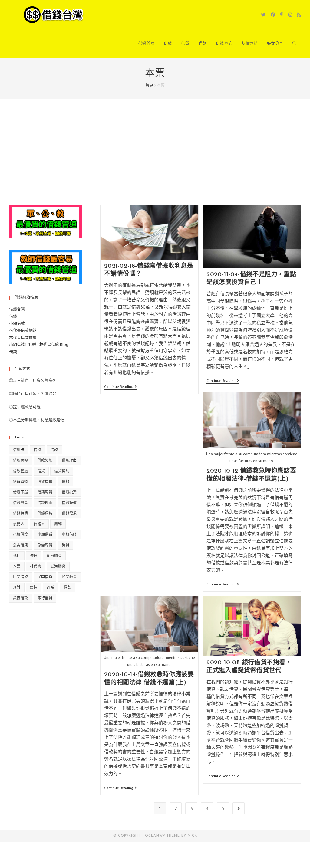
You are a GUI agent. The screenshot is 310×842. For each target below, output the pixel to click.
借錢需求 (69, 513)
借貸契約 (61, 471)
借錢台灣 (17, 309)
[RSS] (299, 14)
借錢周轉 (45, 492)
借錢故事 (20, 502)
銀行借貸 (45, 598)
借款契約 (45, 460)
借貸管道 (20, 481)
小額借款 (17, 323)
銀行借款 (20, 598)
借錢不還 (20, 492)
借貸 (41, 471)
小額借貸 (45, 534)
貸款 (67, 587)
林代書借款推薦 (23, 337)
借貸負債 (45, 481)
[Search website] (294, 43)
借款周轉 (20, 460)
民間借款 (20, 577)
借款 (54, 449)
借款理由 (69, 460)
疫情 (34, 587)
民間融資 (69, 577)
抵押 (17, 555)
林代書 (35, 566)
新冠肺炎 (54, 555)
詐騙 (50, 587)
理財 (17, 587)
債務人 (18, 524)
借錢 (13, 316)
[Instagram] (290, 14)
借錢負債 (20, 513)
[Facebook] (273, 14)
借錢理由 (45, 502)
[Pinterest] (282, 14)
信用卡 (18, 449)
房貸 (65, 545)
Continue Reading (120, 387)
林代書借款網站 (23, 330)
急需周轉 (45, 545)
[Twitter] (263, 14)
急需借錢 (20, 545)
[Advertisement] (155, 159)
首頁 (149, 85)
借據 (37, 449)
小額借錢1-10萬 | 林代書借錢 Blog (38, 344)
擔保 (34, 555)
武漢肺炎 (58, 566)
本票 (17, 566)
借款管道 (20, 471)
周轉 (58, 524)
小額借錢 (69, 534)
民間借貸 (45, 577)
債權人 (39, 524)
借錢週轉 (45, 513)
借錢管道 (69, 502)
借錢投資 (69, 492)
